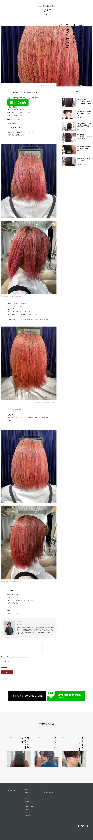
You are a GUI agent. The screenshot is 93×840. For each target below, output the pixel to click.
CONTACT (28, 815)
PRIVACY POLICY (48, 792)
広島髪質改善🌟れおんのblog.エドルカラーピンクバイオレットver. (84, 136)
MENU (27, 801)
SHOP (27, 795)
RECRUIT (28, 812)
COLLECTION (29, 806)
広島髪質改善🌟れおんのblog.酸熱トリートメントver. (83, 148)
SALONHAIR (28, 804)
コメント (3, 642)
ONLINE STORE (30, 818)
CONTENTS (28, 792)
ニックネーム (4, 656)
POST (27, 798)
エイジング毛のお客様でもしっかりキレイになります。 (84, 113)
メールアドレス (5, 662)
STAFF (27, 809)
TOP (26, 790)
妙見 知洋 (19, 624)
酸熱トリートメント (13, 613)
